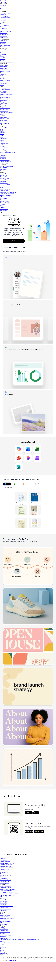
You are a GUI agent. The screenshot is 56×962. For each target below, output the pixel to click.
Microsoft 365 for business (6, 178)
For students (3, 19)
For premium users (5, 17)
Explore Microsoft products (7, 867)
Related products (3, 63)
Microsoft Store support (6, 875)
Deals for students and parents (7, 895)
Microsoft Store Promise (6, 881)
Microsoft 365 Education (6, 890)
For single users (4, 16)
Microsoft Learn (4, 190)
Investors (2, 933)
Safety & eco (3, 950)
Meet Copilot (3, 40)
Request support (4, 111)
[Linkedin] (16, 854)
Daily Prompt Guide (5, 45)
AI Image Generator (5, 80)
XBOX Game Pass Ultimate (6, 166)
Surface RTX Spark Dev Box (7, 863)
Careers (2, 927)
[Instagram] (23, 854)
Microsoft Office (4, 65)
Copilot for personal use (6, 866)
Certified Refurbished (5, 161)
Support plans (3, 100)
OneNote (2, 149)
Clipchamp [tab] (9, 487)
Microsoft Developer (5, 189)
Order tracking (3, 878)
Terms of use (3, 947)
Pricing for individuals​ (5, 13)
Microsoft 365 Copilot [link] (7, 215)
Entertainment (3, 164)
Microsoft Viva (3, 68)
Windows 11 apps (4, 869)
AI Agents (2, 43)
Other (1, 199)
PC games (2, 170)
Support (1, 86)
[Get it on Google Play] (39, 831)
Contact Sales (3, 103)
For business (2, 22)
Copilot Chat (3, 42)
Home (1, 8)
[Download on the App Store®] (29, 831)
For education (3, 106)
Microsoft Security (4, 175)
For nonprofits (3, 36)
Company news (4, 930)
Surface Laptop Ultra (5, 861)
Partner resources (4, 118)
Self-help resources (5, 89)
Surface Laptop (4, 860)
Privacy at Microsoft (5, 932)
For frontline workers (5, 34)
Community (3, 92)
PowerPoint (3, 54)
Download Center (4, 874)
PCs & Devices (3, 154)
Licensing (2, 207)
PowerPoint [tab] (27, 484)
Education (2, 204)
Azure (1, 129)
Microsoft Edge (4, 69)
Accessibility (3, 936)
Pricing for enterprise (5, 31)
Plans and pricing (4, 46)
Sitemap (2, 941)
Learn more (36, 844)
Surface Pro (3, 858)
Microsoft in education (5, 886)
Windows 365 (3, 66)
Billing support (3, 91)
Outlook (2, 56)
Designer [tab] (39, 484)
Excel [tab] (17, 484)
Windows (2, 132)
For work (2, 95)
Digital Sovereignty (5, 184)
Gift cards (2, 206)
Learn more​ (3, 20)
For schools (3, 27)
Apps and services (4, 48)
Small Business (4, 138)
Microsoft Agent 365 (5, 71)
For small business (4, 25)
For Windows (29, 812)
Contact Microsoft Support (6, 94)
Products (2, 10)
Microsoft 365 (3, 7)
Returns (2, 877)
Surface (2, 134)
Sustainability (3, 938)
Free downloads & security (6, 203)
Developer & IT (3, 186)
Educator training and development (9, 893)
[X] (20, 854)
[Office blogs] (26, 854)
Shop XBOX (3, 157)
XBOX (1, 135)
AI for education (4, 897)
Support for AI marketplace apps (8, 192)
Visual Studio (3, 198)
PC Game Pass (3, 167)
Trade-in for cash (4, 163)
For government (4, 28)
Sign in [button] (13, 241)
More (1, 121)
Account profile (4, 872)
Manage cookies (4, 945)
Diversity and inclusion (5, 935)
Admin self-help (4, 98)
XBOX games (3, 169)
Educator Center (4, 109)
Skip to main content (5, 1)
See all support (4, 120)
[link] (28, 277)
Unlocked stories (4, 209)
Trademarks (3, 949)
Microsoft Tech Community (7, 193)
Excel (1, 53)
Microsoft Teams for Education (7, 889)
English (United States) (5, 939)
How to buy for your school (7, 892)
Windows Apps (4, 143)
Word (1, 51)
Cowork (2, 79)
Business (2, 172)
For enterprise (3, 30)
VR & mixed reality (4, 160)
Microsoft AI (3, 173)
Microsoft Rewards (4, 201)
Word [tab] (8, 484)
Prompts (2, 77)
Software (2, 141)
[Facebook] (18, 854)
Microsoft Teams (4, 50)
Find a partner (3, 102)
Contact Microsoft (4, 942)
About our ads (3, 953)
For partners (2, 115)
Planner (2, 60)
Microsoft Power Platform (6, 180)
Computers (3, 155)
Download (2, 82)
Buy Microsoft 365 (4, 123)
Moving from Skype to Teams (7, 152)
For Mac (36, 812)
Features (2, 72)
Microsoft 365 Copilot (4, 39)
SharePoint (2, 59)
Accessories (3, 158)
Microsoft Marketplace (5, 195)
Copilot (2, 85)
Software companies (5, 196)
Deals (1, 137)
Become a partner (4, 117)
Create (1, 76)
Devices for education (5, 887)
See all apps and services (6, 62)
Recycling (2, 952)
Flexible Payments (4, 883)
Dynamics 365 (3, 177)
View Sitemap (3, 210)
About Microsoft (4, 929)
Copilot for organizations (6, 864)
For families (3, 14)
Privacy (2, 944)
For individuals (3, 11)
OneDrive (2, 57)
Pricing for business (5, 23)
